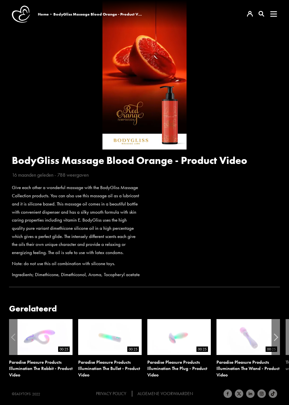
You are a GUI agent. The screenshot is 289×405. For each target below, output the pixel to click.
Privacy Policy (111, 394)
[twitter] (239, 393)
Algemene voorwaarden (165, 394)
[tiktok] (273, 393)
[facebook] (228, 393)
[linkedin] (250, 393)
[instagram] (261, 393)
